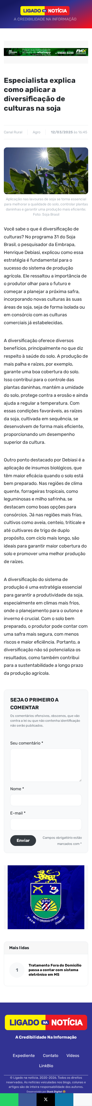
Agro (36, 132)
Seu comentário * (26, 743)
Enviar (23, 840)
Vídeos (72, 1055)
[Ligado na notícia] (45, 10)
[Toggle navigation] (9, 14)
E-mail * (18, 813)
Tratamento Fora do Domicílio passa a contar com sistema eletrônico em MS (55, 970)
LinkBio (46, 1065)
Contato (50, 1055)
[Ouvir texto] (82, 1099)
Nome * (17, 788)
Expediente (24, 1055)
